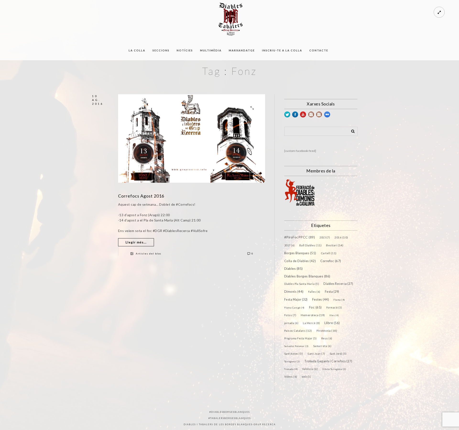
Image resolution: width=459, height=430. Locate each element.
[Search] (351, 130)
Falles (314, 291)
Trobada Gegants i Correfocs (328, 361)
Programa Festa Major (300, 338)
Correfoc (330, 261)
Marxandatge (242, 50)
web (306, 376)
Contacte (318, 50)
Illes (334, 315)
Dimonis (294, 291)
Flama (339, 299)
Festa (332, 291)
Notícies (185, 50)
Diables (293, 268)
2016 (341, 237)
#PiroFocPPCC (299, 237)
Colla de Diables (300, 261)
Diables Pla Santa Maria (301, 283)
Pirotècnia (327, 330)
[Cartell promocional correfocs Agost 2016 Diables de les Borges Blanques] (191, 138)
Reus (326, 338)
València (310, 368)
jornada (291, 323)
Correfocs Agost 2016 (141, 195)
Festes (320, 299)
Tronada (291, 369)
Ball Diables (310, 245)
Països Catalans (298, 330)
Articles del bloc (148, 253)
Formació (334, 307)
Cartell (329, 253)
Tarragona (292, 361)
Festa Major (296, 299)
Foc (315, 307)
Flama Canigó (294, 307)
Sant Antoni (293, 353)
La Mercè (311, 323)
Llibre (332, 323)
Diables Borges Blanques (307, 276)
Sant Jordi (338, 353)
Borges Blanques (300, 253)
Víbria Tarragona (334, 369)
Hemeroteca (313, 315)
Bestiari (335, 245)
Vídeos (290, 376)
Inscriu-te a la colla (282, 50)
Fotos (290, 315)
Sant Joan (316, 353)
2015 (324, 237)
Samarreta (322, 345)
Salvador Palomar (296, 346)
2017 (289, 245)
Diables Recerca (338, 284)
